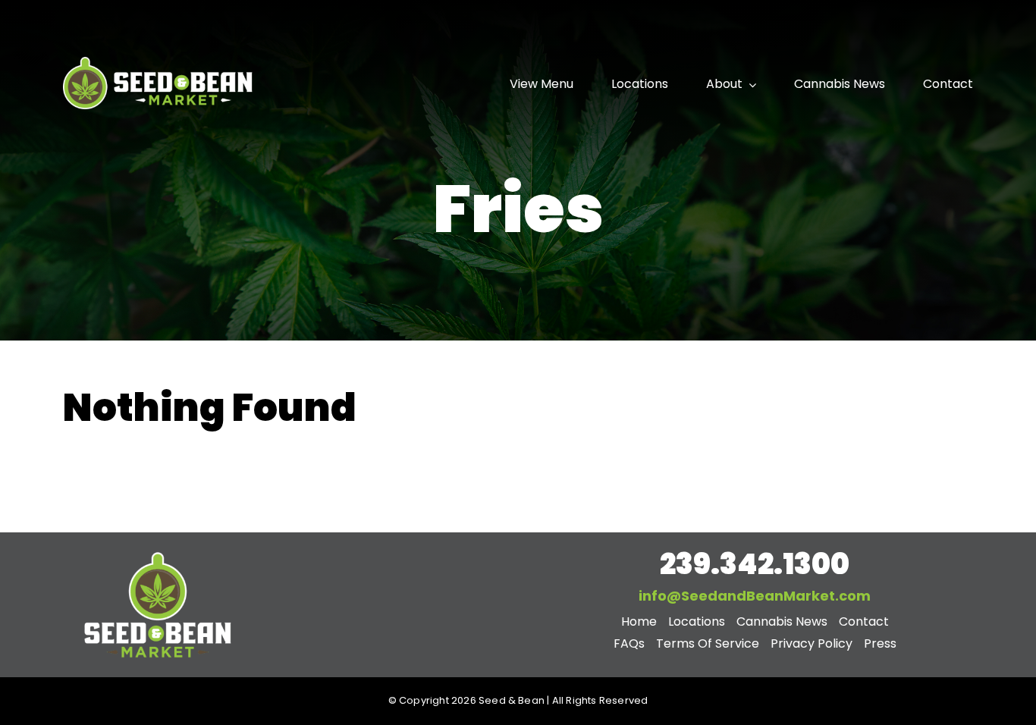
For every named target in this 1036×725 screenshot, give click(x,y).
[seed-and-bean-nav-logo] (158, 58)
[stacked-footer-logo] (158, 553)
